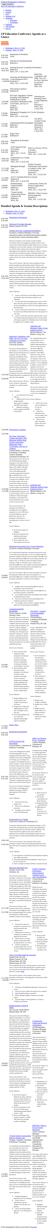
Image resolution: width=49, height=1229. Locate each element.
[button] (4, 42)
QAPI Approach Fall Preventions (16, 742)
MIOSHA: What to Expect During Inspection (39, 1128)
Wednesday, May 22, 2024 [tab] (15, 48)
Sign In (8, 29)
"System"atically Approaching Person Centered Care (20, 1137)
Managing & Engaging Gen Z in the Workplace (26, 546)
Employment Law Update (18, 819)
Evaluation (14, 22)
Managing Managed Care (18, 868)
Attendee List (10, 16)
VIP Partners (10, 26)
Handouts (8, 18)
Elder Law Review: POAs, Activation (39, 739)
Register (8, 10)
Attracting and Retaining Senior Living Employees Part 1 (39, 328)
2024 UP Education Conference (12, 6)
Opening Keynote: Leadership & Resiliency (25, 231)
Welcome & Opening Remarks (20, 224)
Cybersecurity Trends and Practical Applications (39, 1023)
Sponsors (8, 24)
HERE (22, 971)
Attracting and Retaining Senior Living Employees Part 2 (39, 487)
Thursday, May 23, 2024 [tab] (14, 50)
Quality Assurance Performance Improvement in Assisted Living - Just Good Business (39, 873)
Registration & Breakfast (18, 217)
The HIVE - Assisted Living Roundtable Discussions (37, 613)
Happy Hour (13, 725)
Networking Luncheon (17, 430)
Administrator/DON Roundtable (16, 610)
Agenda (8, 12)
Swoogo (34, 1227)
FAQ (7, 14)
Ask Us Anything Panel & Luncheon (22, 955)
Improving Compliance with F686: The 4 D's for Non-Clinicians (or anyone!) (19, 338)
